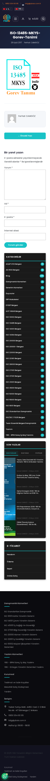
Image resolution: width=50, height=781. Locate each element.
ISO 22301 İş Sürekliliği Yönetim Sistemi (22, 639)
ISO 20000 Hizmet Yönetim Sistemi (20, 634)
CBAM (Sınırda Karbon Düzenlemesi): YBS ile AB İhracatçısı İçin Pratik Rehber (28, 523)
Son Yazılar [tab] (11, 453)
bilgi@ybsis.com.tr (33, 3)
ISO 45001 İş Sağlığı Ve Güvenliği (19, 625)
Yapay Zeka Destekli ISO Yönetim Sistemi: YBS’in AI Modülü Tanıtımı (30, 461)
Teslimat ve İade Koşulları (16, 682)
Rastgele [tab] (25, 453)
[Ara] (43, 18)
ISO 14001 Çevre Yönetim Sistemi (19, 620)
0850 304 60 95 (11, 3)
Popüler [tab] (38, 453)
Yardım (7, 691)
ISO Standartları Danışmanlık (17, 611)
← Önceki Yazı (25, 135)
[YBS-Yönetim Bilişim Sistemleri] (7, 18)
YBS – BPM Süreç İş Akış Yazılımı (19, 662)
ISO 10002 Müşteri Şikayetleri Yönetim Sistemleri (21, 645)
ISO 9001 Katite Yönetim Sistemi (19, 616)
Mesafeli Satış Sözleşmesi (16, 687)
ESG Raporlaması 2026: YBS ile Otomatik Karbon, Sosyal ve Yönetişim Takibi (29, 508)
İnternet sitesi (11, 230)
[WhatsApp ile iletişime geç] (5, 776)
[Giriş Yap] (23, 18)
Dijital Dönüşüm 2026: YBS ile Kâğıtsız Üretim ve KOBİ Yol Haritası (28, 492)
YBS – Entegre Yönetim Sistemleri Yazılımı (23, 667)
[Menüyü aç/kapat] (15, 18)
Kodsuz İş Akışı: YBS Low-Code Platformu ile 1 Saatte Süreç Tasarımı (28, 476)
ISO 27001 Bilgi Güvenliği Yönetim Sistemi (23, 630)
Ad (6, 203)
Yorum (8, 167)
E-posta (9, 217)
